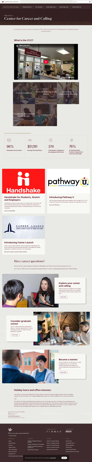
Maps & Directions (13, 451)
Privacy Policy (69, 441)
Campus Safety (12, 447)
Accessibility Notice (70, 443)
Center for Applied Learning (53, 443)
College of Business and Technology (36, 444)
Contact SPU (69, 447)
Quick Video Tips (64, 7)
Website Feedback (70, 445)
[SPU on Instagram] (52, 432)
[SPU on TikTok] (60, 432)
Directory (11, 445)
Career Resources (50, 7)
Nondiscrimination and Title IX (72, 451)
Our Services (38, 7)
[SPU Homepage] (11, 431)
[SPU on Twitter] (49, 431)
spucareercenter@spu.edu (14, 416)
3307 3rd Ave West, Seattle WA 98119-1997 (19, 433)
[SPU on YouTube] (55, 432)
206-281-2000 (13, 435)
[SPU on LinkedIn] (58, 432)
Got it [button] (64, 457)
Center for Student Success (53, 447)
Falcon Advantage (13, 449)
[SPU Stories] (68, 432)
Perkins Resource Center (52, 449)
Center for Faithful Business (53, 445)
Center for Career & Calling (53, 441)
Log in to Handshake (9, 210)
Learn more (63, 297)
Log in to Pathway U (54, 204)
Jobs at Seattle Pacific (71, 449)
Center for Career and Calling (11, 7)
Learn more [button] (53, 457)
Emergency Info (12, 453)
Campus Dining (12, 443)
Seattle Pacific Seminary (33, 449)
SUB (9, 413)
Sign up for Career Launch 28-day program (15, 251)
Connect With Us (76, 7)
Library (10, 441)
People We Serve (27, 7)
